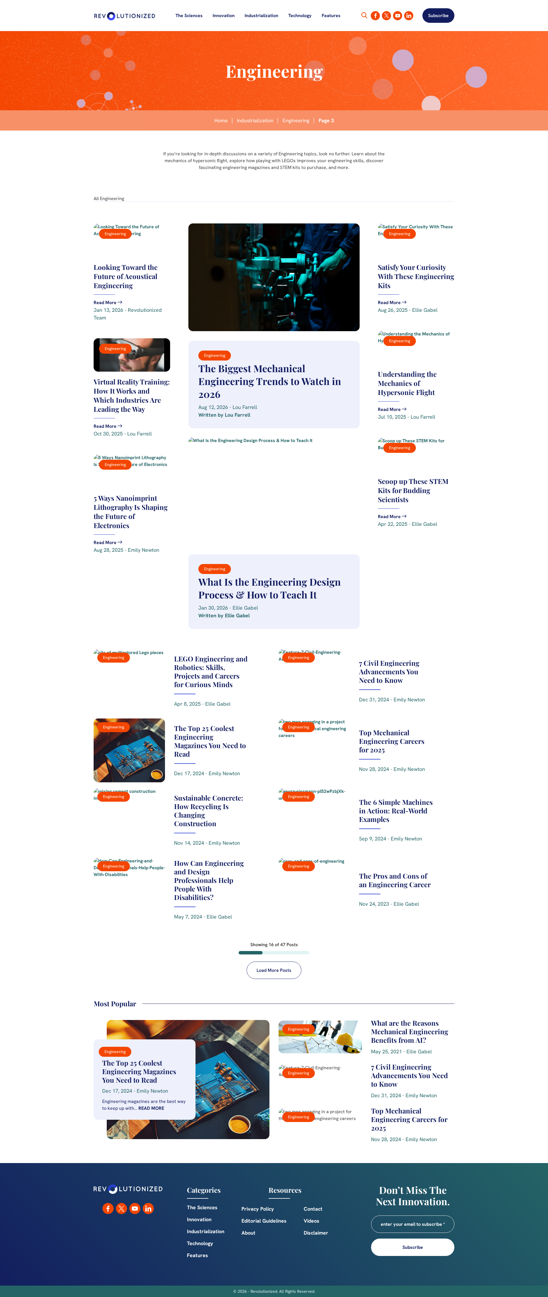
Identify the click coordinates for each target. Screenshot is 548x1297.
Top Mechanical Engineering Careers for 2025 (409, 1119)
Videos (311, 1220)
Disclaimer (316, 1232)
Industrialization (261, 15)
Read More (151, 1108)
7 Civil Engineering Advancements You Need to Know (409, 1075)
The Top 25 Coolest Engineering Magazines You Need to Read (139, 1071)
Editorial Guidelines (264, 1220)
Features (331, 15)
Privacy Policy (257, 1209)
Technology (300, 15)
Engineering (296, 120)
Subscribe (438, 16)
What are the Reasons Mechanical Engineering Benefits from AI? (409, 1031)
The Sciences (189, 15)
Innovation (224, 15)
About (248, 1232)
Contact (313, 1209)
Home (221, 120)
